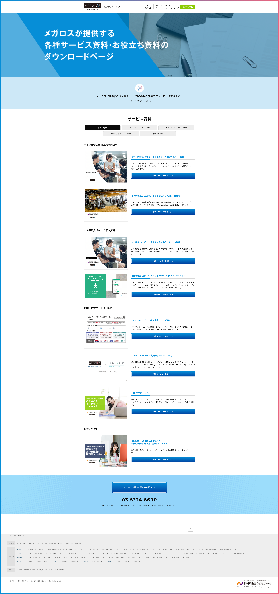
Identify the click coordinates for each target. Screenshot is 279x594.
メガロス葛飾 (134, 549)
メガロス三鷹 (44, 553)
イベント (78, 543)
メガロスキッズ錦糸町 (121, 549)
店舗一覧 (25, 543)
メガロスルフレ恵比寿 (52, 549)
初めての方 (32, 543)
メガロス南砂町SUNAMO (208, 549)
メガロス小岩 (154, 549)
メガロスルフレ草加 (41, 562)
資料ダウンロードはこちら (163, 176)
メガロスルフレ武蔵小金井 (86, 553)
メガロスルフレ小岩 (166, 549)
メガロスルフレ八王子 (176, 553)
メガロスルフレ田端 (106, 549)
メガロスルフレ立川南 (149, 553)
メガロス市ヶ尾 (120, 557)
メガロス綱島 (95, 557)
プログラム (40, 543)
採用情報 (33, 570)
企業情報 (19, 570)
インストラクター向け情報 (56, 570)
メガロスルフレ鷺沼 (143, 557)
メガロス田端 (94, 549)
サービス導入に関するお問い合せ (141, 487)
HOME (19, 543)
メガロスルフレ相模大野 (171, 557)
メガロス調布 (190, 553)
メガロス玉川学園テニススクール (216, 553)
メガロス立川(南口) (135, 553)
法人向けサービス (42, 570)
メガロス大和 (185, 557)
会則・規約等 (22, 581)
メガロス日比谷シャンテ (69, 549)
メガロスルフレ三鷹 (56, 553)
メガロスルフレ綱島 (107, 557)
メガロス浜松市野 (96, 562)
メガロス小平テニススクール (104, 553)
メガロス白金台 (83, 549)
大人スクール (49, 543)
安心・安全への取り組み (44, 581)
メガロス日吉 (85, 557)
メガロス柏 (63, 562)
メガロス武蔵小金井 (70, 553)
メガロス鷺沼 (131, 557)
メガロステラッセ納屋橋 (122, 562)
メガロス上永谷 (46, 557)
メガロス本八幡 (73, 562)
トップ (9, 536)
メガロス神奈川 (73, 557)
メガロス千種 (136, 562)
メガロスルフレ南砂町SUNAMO (227, 549)
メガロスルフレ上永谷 (60, 557)
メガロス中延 (144, 549)
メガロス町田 (200, 553)
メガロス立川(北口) (121, 553)
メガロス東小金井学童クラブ (236, 553)
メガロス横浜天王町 (34, 557)
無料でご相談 (188, 7)
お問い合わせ (57, 581)
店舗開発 (26, 570)
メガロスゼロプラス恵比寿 (36, 549)
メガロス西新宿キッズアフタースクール (186, 549)
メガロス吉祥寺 (32, 553)
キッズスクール (58, 543)
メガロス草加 (29, 562)
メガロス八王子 (163, 553)
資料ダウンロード (19, 536)
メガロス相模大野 (156, 557)
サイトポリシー (12, 581)
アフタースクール (69, 543)
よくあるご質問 (31, 581)
